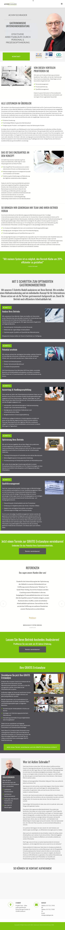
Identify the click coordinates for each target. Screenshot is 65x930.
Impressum (36, 924)
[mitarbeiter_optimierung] (41, 708)
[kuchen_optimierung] (56, 700)
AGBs (52, 924)
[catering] (41, 700)
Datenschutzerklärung (45, 924)
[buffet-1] (56, 708)
